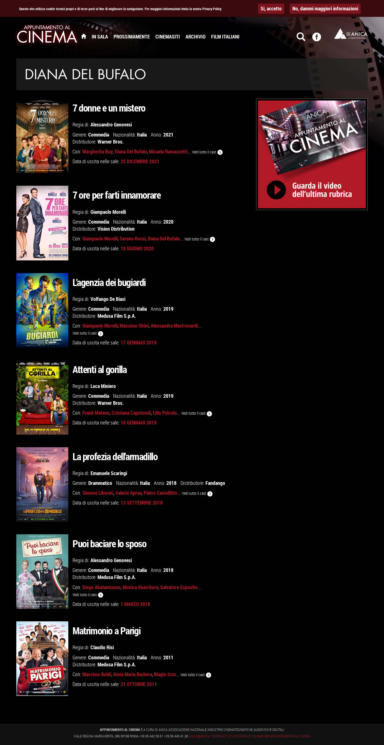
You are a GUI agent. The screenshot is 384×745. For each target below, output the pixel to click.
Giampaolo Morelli (108, 211)
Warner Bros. (111, 141)
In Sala (100, 36)
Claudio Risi (102, 647)
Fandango (215, 483)
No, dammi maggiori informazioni (325, 8)
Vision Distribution (116, 228)
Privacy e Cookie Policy (234, 736)
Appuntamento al (47, 35)
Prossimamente (132, 36)
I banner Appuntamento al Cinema (283, 736)
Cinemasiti (167, 36)
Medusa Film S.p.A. (117, 315)
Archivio (195, 36)
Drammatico (100, 483)
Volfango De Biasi (108, 299)
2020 (168, 221)
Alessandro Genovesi (111, 124)
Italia (142, 134)
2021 (168, 134)
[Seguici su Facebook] (320, 39)
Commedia (98, 134)
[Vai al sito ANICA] (351, 33)
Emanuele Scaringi (109, 473)
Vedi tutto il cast (204, 152)
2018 (171, 483)
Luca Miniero (103, 386)
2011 (168, 657)
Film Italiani (225, 36)
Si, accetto (271, 8)
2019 (168, 308)
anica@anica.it (201, 736)
